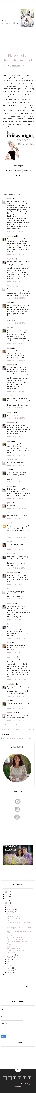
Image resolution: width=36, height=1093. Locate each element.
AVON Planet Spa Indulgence (16, 937)
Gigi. (8, 589)
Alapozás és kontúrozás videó (17, 942)
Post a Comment (11, 725)
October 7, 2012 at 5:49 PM (16, 584)
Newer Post (5, 730)
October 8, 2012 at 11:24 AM (16, 679)
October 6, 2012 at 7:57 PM (16, 360)
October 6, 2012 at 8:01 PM (16, 391)
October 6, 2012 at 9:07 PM (16, 498)
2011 (7, 974)
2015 (7, 898)
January (10, 972)
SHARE (10, 170)
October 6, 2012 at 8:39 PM (16, 455)
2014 (7, 901)
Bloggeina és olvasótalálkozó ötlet (18, 944)
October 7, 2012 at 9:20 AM (16, 537)
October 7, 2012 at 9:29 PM (16, 652)
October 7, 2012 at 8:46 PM (16, 638)
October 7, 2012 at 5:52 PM (16, 599)
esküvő (22, 41)
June (9, 961)
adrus (9, 513)
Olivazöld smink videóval (15, 939)
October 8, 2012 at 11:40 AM (16, 696)
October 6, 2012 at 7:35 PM (16, 298)
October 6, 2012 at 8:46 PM (16, 482)
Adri (8, 327)
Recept (27, 35)
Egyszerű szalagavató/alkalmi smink (19, 923)
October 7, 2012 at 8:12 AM (16, 519)
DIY (13, 35)
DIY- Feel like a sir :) (13, 948)
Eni (8, 542)
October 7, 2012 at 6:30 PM (16, 620)
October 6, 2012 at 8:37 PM (16, 437)
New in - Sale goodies (14, 946)
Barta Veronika (12, 572)
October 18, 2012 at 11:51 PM (17, 721)
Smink (13, 30)
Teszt (6, 35)
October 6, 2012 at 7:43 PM (16, 344)
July (8, 959)
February (10, 970)
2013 (7, 903)
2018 (7, 892)
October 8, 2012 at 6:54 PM (16, 708)
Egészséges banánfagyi (15, 925)
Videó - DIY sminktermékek (16, 950)
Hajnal (9, 198)
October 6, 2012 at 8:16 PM (16, 408)
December (11, 907)
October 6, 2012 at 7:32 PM (16, 281)
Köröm (29, 30)
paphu (9, 503)
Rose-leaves (11, 713)
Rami (9, 348)
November (11, 909)
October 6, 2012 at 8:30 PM (16, 418)
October (10, 912)
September (11, 955)
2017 (7, 894)
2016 (7, 896)
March (9, 968)
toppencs (10, 236)
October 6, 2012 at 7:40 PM (16, 323)
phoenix (9, 486)
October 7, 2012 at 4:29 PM (16, 568)
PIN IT (19, 175)
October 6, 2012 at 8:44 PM (16, 465)
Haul (19, 35)
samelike (10, 523)
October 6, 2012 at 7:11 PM (16, 232)
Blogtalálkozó (11, 914)
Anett (9, 302)
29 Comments (26, 66)
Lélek (5, 30)
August (9, 957)
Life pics (10, 920)
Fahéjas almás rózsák (14, 916)
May (8, 964)
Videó (6, 41)
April (8, 966)
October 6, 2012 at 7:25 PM (16, 254)
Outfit (21, 30)
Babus (9, 554)
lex (8, 624)
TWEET (19, 170)
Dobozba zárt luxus (13, 918)
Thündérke (10, 286)
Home (14, 41)
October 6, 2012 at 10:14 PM (16, 508)
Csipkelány (10, 259)
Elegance (7, 1084)
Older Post (31, 730)
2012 (7, 905)
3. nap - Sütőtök (12, 953)
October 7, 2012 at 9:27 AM (16, 549)
